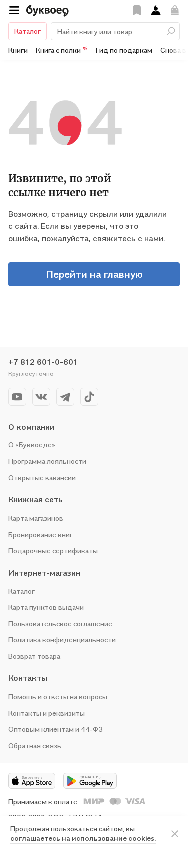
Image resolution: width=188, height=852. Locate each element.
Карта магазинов (35, 518)
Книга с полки (62, 49)
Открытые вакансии (42, 477)
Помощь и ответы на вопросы (57, 696)
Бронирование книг (40, 534)
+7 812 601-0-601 (43, 362)
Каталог (27, 31)
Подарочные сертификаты (53, 550)
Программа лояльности (47, 461)
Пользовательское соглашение (60, 623)
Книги (18, 50)
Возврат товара (34, 656)
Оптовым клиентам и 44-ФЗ (55, 729)
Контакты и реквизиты (46, 713)
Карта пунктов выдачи (46, 607)
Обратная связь (34, 745)
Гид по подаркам (124, 50)
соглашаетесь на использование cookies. (83, 838)
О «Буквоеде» (31, 444)
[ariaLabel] (175, 834)
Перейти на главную (94, 274)
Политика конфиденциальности (62, 639)
